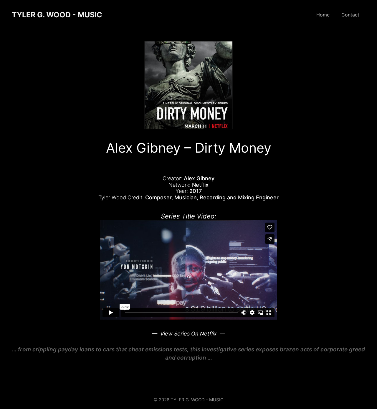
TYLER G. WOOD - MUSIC (57, 14)
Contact (350, 15)
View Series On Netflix (188, 333)
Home (323, 15)
